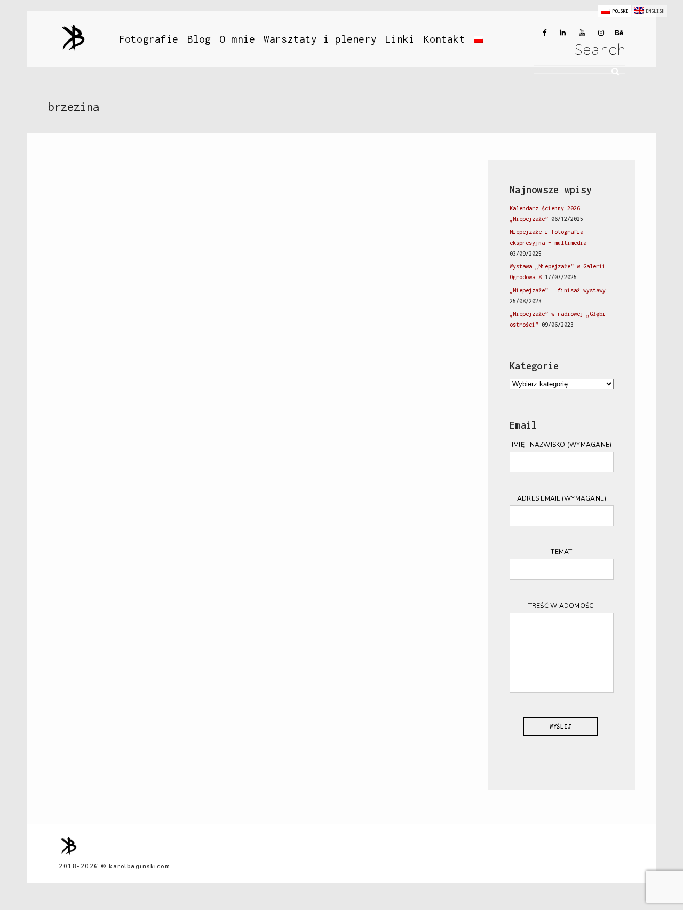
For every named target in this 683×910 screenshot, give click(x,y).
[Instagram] (598, 32)
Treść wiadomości (561, 606)
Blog (199, 39)
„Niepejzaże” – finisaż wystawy (558, 290)
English (655, 11)
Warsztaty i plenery (320, 39)
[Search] (611, 69)
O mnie (237, 39)
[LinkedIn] (560, 32)
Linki (400, 39)
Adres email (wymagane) (562, 498)
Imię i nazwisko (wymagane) (562, 444)
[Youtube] (579, 32)
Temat (561, 552)
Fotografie (149, 39)
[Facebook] (541, 32)
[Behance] (618, 32)
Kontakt (444, 39)
